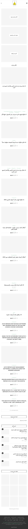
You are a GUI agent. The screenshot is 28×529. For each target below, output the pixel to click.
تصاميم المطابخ (7, 517)
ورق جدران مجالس (7, 518)
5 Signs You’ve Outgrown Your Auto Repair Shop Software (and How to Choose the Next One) (14, 337)
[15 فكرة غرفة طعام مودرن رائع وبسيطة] (14, 272)
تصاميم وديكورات (20, 517)
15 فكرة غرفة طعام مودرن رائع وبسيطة (14, 285)
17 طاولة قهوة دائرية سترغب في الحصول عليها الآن (14, 114)
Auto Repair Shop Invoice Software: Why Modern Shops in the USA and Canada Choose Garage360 (14, 325)
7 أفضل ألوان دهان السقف (21, 461)
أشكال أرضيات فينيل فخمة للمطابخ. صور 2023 (14, 257)
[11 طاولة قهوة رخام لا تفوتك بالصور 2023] (14, 187)
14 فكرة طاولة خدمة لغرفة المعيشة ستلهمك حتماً (14, 142)
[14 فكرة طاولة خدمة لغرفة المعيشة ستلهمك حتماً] (14, 129)
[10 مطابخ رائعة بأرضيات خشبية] (14, 302)
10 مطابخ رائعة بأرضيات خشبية (14, 314)
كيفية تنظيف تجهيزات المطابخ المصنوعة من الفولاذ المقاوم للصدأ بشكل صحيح (19, 447)
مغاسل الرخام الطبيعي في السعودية (13, 523)
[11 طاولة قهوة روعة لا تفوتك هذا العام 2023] (5, 439)
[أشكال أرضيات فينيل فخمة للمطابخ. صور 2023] (14, 244)
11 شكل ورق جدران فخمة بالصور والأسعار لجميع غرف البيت (20, 454)
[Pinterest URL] (5, 479)
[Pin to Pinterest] (12, 118)
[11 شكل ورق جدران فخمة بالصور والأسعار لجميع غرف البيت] (14, 75)
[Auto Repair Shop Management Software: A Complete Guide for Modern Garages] (14, 354)
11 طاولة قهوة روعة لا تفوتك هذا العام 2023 (19, 438)
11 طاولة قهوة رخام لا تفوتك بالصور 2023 (14, 199)
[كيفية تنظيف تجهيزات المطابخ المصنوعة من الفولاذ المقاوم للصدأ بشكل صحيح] (5, 447)
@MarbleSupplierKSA (14, 508)
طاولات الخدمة (21, 518)
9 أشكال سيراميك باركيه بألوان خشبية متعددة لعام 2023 (19, 430)
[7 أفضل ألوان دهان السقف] (5, 463)
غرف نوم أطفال (15, 518)
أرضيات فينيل (9, 520)
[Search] (1, 3)
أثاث (5, 520)
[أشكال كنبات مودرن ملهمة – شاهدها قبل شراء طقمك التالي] (14, 214)
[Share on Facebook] (15, 118)
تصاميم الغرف (13, 517)
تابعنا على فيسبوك (23, 420)
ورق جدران (21, 520)
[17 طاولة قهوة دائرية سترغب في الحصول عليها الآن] (14, 100)
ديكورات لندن (5, 522)
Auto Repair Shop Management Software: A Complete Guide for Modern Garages (14, 368)
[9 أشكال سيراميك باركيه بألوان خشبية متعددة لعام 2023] (5, 431)
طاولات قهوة (15, 520)
